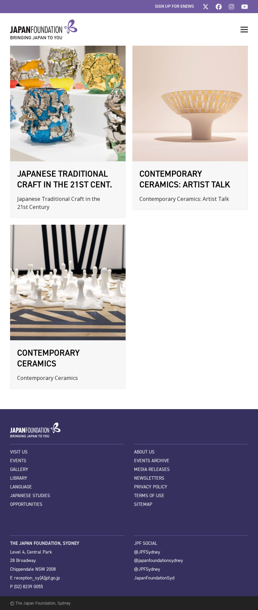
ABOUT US (144, 452)
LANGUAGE (21, 487)
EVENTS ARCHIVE (151, 461)
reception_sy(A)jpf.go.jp (37, 578)
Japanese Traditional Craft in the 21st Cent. (64, 179)
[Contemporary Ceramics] (68, 282)
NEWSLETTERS (149, 478)
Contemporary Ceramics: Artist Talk (184, 179)
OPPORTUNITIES (26, 504)
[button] (244, 30)
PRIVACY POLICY (150, 487)
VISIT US (19, 452)
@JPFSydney (147, 552)
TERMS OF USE (149, 495)
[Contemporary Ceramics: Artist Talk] (190, 103)
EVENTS (18, 461)
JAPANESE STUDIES (30, 495)
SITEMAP (143, 504)
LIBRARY (18, 478)
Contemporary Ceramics (48, 358)
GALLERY (19, 469)
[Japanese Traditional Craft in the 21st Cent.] (68, 103)
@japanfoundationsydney (158, 560)
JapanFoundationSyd (154, 578)
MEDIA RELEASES (152, 469)
